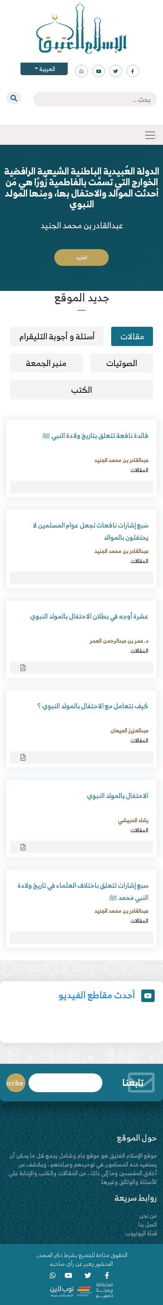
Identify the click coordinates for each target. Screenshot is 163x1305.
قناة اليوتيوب (141, 1233)
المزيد (81, 257)
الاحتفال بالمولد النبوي (117, 795)
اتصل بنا (147, 1224)
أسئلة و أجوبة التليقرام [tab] (57, 336)
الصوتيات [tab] (121, 363)
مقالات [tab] (132, 336)
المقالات (139, 470)
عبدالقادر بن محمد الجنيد (121, 459)
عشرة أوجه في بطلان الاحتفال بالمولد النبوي (89, 616)
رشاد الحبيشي (133, 820)
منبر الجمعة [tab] (46, 363)
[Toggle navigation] (150, 135)
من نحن (148, 1215)
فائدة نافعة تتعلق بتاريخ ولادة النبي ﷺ (95, 435)
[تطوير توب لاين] (81, 1290)
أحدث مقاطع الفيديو (97, 995)
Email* (65, 1079)
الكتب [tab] (81, 389)
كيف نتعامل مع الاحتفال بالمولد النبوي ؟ (93, 706)
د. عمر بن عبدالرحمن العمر (119, 640)
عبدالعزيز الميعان (129, 730)
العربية (46, 68)
